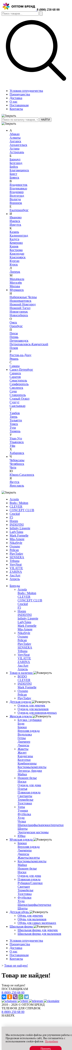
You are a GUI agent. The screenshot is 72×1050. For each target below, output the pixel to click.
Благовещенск (19, 170)
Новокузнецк (19, 311)
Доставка (16, 98)
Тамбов (15, 413)
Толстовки (25, 803)
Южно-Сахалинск (22, 474)
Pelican (14, 550)
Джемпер (24, 741)
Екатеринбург (19, 210)
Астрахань (17, 152)
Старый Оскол (19, 398)
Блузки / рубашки (30, 720)
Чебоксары (17, 460)
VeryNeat (16, 564)
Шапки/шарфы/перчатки (34, 904)
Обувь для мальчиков (32, 919)
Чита (13, 467)
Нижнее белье (27, 778)
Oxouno (15, 546)
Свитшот (24, 886)
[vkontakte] (51, 1001)
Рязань (14, 358)
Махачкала (17, 279)
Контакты (16, 109)
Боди (21, 723)
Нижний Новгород (23, 304)
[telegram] (36, 1001)
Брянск (14, 177)
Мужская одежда (21, 839)
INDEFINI (17, 524)
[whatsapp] (10, 1001)
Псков (14, 348)
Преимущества (20, 94)
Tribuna (14, 561)
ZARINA (16, 571)
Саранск (15, 373)
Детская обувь (20, 912)
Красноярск (18, 257)
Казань (14, 232)
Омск (13, 322)
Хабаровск (17, 453)
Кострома (16, 250)
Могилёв (16, 282)
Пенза (14, 333)
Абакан (15, 134)
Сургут (14, 402)
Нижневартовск (20, 300)
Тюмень (15, 431)
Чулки (22, 821)
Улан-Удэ (16, 438)
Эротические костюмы (33, 832)
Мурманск (17, 290)
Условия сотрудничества (26, 90)
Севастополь (18, 380)
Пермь (14, 337)
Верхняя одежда (29, 730)
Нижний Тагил (20, 308)
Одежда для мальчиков (33, 709)
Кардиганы (25, 756)
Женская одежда (21, 716)
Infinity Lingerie (20, 528)
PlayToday (16, 553)
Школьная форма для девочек (38, 930)
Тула (13, 427)
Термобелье (25, 799)
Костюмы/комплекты (32, 767)
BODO (22, 676)
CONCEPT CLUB (22, 510)
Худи (21, 817)
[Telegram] (26, 996)
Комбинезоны (27, 763)
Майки (22, 774)
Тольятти (16, 420)
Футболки (24, 897)
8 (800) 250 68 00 (48, 9)
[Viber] (15, 996)
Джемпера (25, 850)
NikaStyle (16, 542)
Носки (22, 781)
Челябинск (17, 464)
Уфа (12, 445)
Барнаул (15, 159)
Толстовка (25, 894)
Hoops (14, 521)
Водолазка (25, 734)
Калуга (14, 239)
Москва (15, 286)
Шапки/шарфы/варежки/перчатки (41, 825)
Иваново (16, 217)
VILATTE (16, 568)
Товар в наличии (21, 672)
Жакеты (23, 749)
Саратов (15, 377)
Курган (14, 261)
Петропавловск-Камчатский (29, 344)
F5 (11, 517)
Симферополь (19, 384)
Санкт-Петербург (21, 369)
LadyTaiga (16, 532)
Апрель (15, 579)
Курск (14, 264)
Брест (13, 174)
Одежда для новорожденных (37, 712)
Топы (21, 807)
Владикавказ (18, 188)
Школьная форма (22, 926)
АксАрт (15, 575)
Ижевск (15, 221)
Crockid (15, 513)
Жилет (22, 752)
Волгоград (17, 195)
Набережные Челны (23, 297)
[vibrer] (23, 1001)
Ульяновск (17, 442)
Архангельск (18, 145)
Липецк (15, 271)
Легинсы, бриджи (30, 770)
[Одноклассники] (9, 996)
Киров (14, 246)
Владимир (17, 192)
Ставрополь (18, 395)
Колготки (24, 759)
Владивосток (18, 184)
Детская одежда (21, 701)
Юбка (21, 836)
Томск (14, 424)
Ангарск (15, 141)
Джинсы (23, 745)
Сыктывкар (17, 406)
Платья (22, 788)
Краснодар (17, 253)
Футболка (24, 814)
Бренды (15, 586)
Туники (23, 810)
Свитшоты (25, 796)
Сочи (13, 391)
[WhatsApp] (20, 996)
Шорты (23, 828)
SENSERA (17, 557)
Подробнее (51, 1041)
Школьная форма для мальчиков (39, 933)
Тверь (13, 416)
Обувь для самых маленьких (37, 923)
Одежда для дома (29, 785)
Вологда (15, 199)
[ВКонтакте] (4, 996)
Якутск (14, 482)
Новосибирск (19, 315)
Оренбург (16, 326)
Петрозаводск (19, 340)
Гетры (22, 738)
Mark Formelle (19, 535)
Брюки (22, 727)
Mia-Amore (17, 539)
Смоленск (16, 387)
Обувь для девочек (30, 915)
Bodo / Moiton (19, 503)
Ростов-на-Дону (20, 355)
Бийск (14, 166)
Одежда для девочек (31, 705)
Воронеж (16, 203)
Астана (14, 148)
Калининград (19, 235)
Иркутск (15, 224)
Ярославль (17, 485)
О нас (13, 101)
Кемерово (16, 242)
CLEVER (16, 506)
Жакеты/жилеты (29, 857)
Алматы (15, 137)
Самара (15, 366)
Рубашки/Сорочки (30, 883)
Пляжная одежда (29, 792)
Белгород (16, 163)
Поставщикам (19, 105)
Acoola (14, 499)
